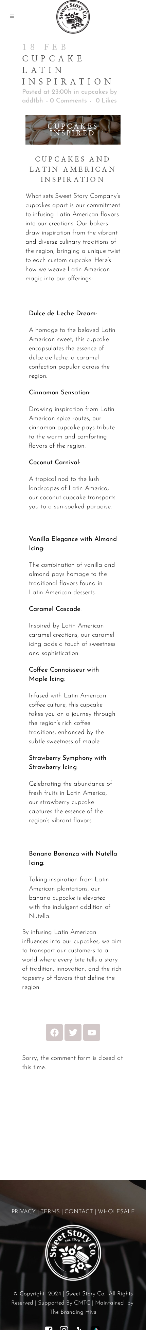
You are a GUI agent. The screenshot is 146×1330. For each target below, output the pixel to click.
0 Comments (68, 101)
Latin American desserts (62, 592)
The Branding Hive (73, 1312)
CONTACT (79, 1212)
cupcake (80, 260)
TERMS (50, 1212)
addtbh (32, 101)
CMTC (82, 1303)
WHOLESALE (116, 1212)
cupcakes (94, 92)
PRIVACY (24, 1212)
